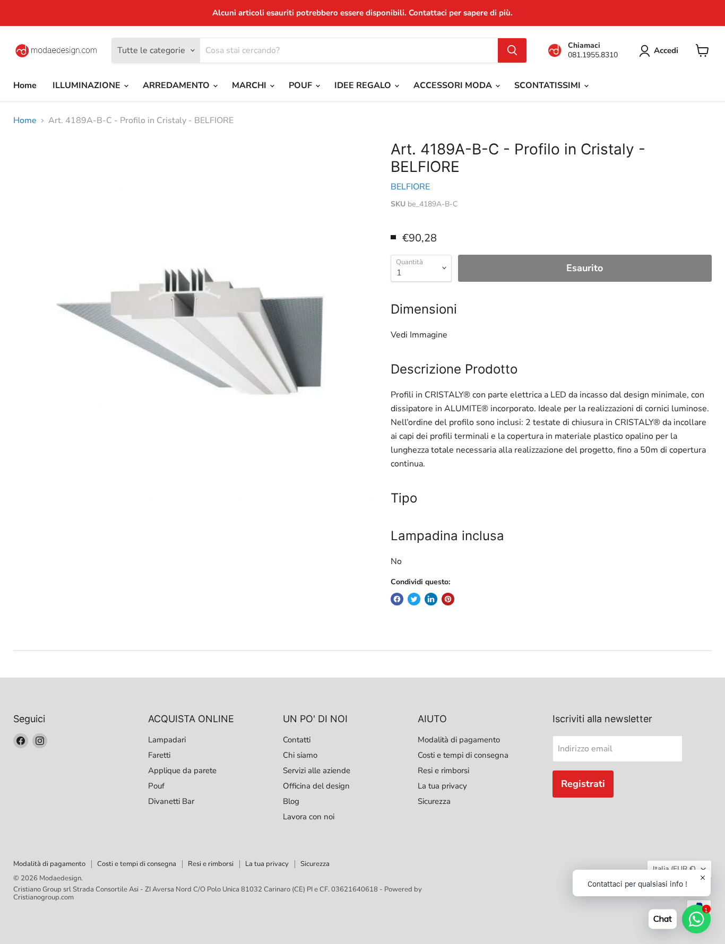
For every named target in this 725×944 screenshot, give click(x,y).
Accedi (666, 50)
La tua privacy (442, 786)
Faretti (159, 755)
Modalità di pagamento (459, 739)
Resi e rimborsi (443, 770)
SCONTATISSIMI (548, 85)
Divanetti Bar (171, 801)
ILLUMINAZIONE (88, 85)
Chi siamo (300, 755)
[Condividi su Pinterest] (448, 599)
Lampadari (167, 739)
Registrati (583, 783)
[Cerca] (512, 50)
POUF (301, 85)
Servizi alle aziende (316, 770)
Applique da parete (182, 770)
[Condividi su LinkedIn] (431, 599)
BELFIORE (410, 187)
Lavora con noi (308, 816)
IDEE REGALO (363, 85)
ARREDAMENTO (177, 85)
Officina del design (316, 786)
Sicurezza (434, 801)
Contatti (296, 739)
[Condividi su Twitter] (414, 599)
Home (25, 85)
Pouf (156, 786)
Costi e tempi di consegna (463, 755)
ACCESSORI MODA (453, 85)
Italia (674, 869)
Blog (291, 801)
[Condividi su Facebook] (397, 599)
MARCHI (250, 85)
